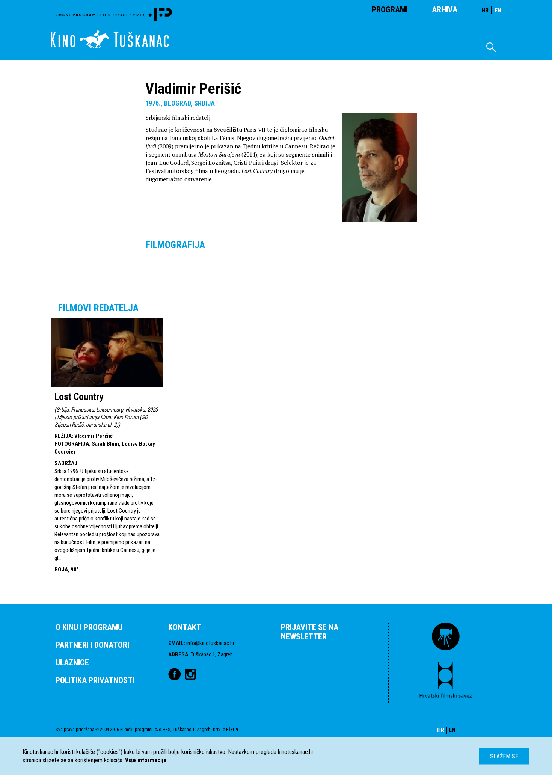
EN (498, 10)
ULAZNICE (72, 662)
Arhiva (444, 9)
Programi (390, 9)
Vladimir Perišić (93, 436)
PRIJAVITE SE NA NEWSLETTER (309, 632)
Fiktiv (232, 729)
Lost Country (79, 396)
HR (485, 10)
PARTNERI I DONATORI (92, 645)
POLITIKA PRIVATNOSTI (95, 680)
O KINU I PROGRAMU (89, 627)
